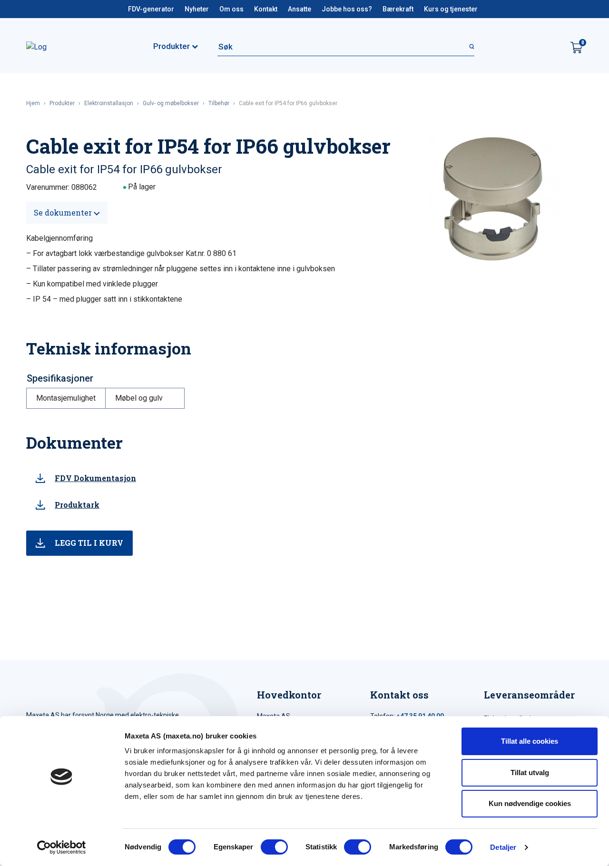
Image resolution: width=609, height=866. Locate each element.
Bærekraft (398, 9)
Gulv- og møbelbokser (171, 103)
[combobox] (345, 46)
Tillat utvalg (530, 772)
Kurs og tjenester (451, 9)
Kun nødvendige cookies (530, 803)
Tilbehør (218, 103)
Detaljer (503, 847)
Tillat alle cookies (529, 741)
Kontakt (265, 9)
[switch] (274, 847)
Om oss (231, 9)
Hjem (33, 103)
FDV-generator (151, 9)
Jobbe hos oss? (347, 9)
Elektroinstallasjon (108, 103)
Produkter (62, 103)
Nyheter (197, 9)
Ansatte (299, 9)
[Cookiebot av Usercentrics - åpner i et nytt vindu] (61, 847)
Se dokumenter (64, 212)
